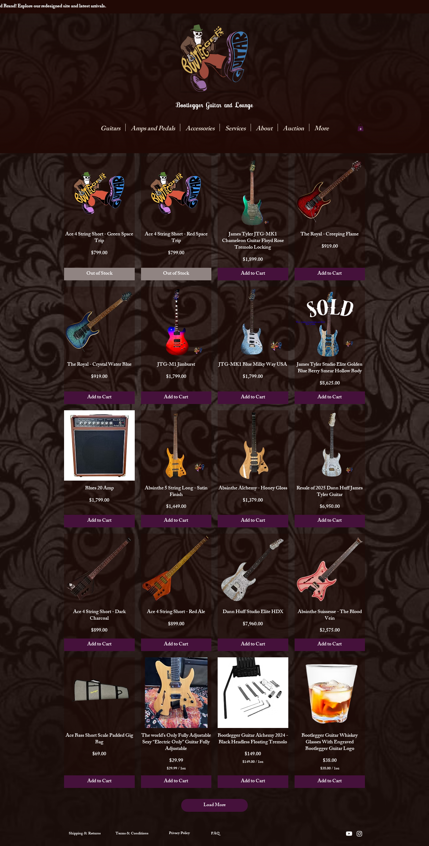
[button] (153, 127)
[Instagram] (359, 833)
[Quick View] (99, 191)
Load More (215, 805)
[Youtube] (349, 833)
